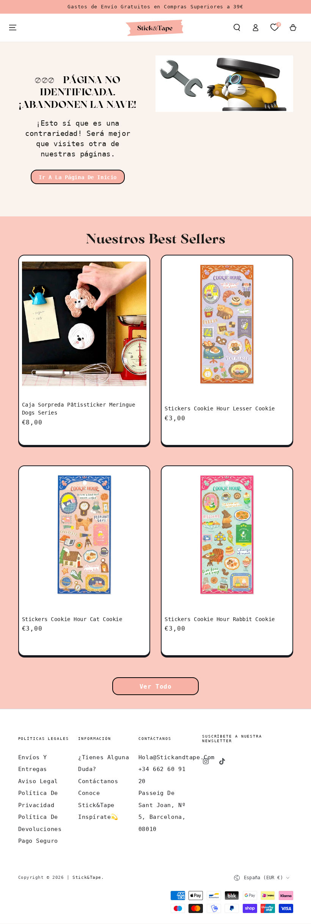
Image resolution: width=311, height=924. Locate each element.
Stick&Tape (86, 877)
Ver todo (156, 686)
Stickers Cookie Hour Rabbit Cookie (220, 619)
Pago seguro (38, 840)
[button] (237, 28)
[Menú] (12, 28)
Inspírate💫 (98, 817)
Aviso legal (38, 781)
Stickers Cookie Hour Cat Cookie (72, 619)
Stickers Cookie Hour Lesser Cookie (220, 408)
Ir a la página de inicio (78, 177)
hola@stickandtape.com (176, 757)
